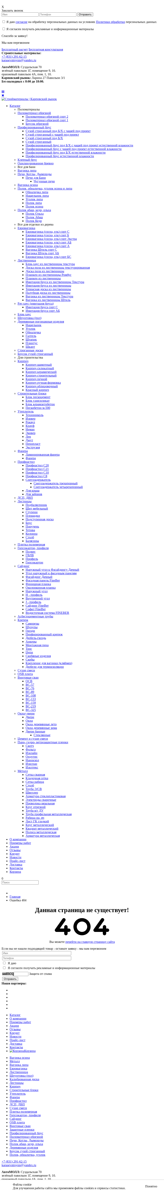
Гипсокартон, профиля (25, 1115)
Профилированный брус (26, 1133)
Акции (14, 1025)
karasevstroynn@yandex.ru (19, 60)
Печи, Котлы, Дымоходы (27, 1140)
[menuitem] (15, 105)
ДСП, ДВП (17, 1104)
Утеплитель (18, 1093)
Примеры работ (20, 1022)
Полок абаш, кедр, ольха (26, 1144)
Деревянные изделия (24, 1147)
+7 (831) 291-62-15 (14, 56)
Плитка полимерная (23, 1111)
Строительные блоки (24, 1090)
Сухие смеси (18, 1108)
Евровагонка (18, 1068)
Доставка (16, 1043)
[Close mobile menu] (3, 95)
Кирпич (15, 1086)
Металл (15, 1061)
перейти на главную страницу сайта (90, 941)
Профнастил (18, 1101)
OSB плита (17, 1122)
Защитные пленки (22, 1129)
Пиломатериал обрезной (26, 1136)
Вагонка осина (20, 1057)
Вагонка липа (19, 1065)
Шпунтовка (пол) (21, 1075)
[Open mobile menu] (3, 91)
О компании (18, 1018)
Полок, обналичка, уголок (27, 1154)
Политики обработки (110, 22)
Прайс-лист (17, 1040)
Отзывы (15, 1029)
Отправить (85, 14)
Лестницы (17, 1083)
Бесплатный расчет (15, 49)
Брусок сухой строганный (27, 1151)
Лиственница (19, 1072)
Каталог (15, 1015)
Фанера (15, 1097)
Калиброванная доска (24, 1079)
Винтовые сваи (20, 1126)
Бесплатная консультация (46, 49)
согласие (21, 22)
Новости (15, 1036)
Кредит (15, 1033)
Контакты (16, 1047)
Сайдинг (16, 1118)
